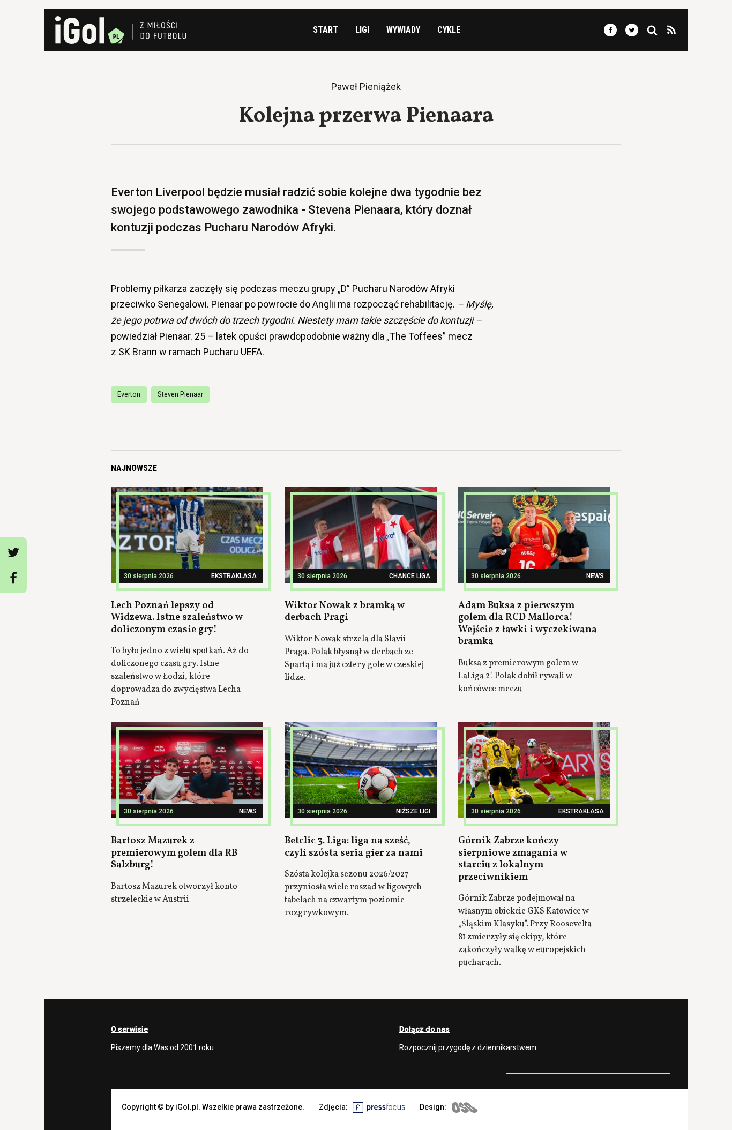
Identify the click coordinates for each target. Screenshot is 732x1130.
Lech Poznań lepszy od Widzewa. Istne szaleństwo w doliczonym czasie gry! (177, 618)
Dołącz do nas (424, 1029)
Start (325, 30)
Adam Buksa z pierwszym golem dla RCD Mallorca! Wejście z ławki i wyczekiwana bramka (527, 624)
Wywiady (403, 30)
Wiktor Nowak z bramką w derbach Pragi (345, 612)
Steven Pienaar (180, 394)
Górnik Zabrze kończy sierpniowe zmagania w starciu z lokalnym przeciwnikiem (512, 859)
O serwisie (129, 1029)
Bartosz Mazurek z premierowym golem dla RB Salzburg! (174, 853)
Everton (128, 394)
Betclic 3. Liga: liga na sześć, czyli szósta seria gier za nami (354, 847)
